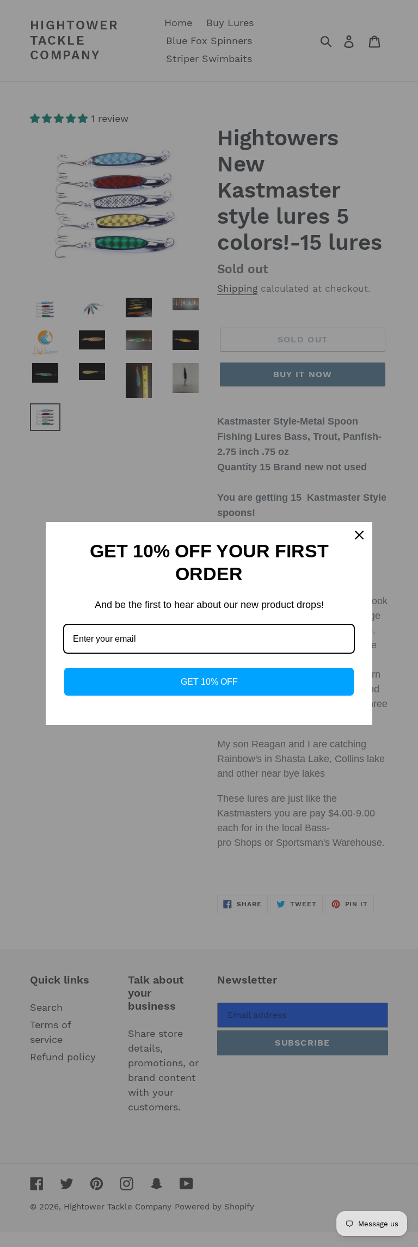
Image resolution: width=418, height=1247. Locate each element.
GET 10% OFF (209, 681)
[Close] (359, 535)
